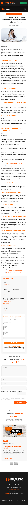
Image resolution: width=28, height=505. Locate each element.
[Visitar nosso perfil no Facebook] (12, 484)
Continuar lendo (6, 286)
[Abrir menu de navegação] (25, 9)
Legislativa (6, 328)
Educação (6, 332)
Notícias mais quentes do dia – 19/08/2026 (11, 307)
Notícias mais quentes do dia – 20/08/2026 (11, 290)
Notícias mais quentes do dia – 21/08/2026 (11, 281)
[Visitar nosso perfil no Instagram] (9, 484)
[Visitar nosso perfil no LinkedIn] (18, 484)
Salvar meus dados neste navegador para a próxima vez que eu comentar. (14, 399)
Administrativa (6, 325)
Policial (5, 326)
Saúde (5, 333)
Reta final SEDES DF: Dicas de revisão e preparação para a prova (13, 299)
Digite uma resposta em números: (8, 391)
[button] (11, 463)
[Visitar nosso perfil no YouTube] (15, 484)
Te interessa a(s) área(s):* (7, 322)
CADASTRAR (14, 342)
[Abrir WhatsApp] (25, 502)
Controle (5, 331)
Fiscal (5, 327)
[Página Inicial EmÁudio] (6, 9)
